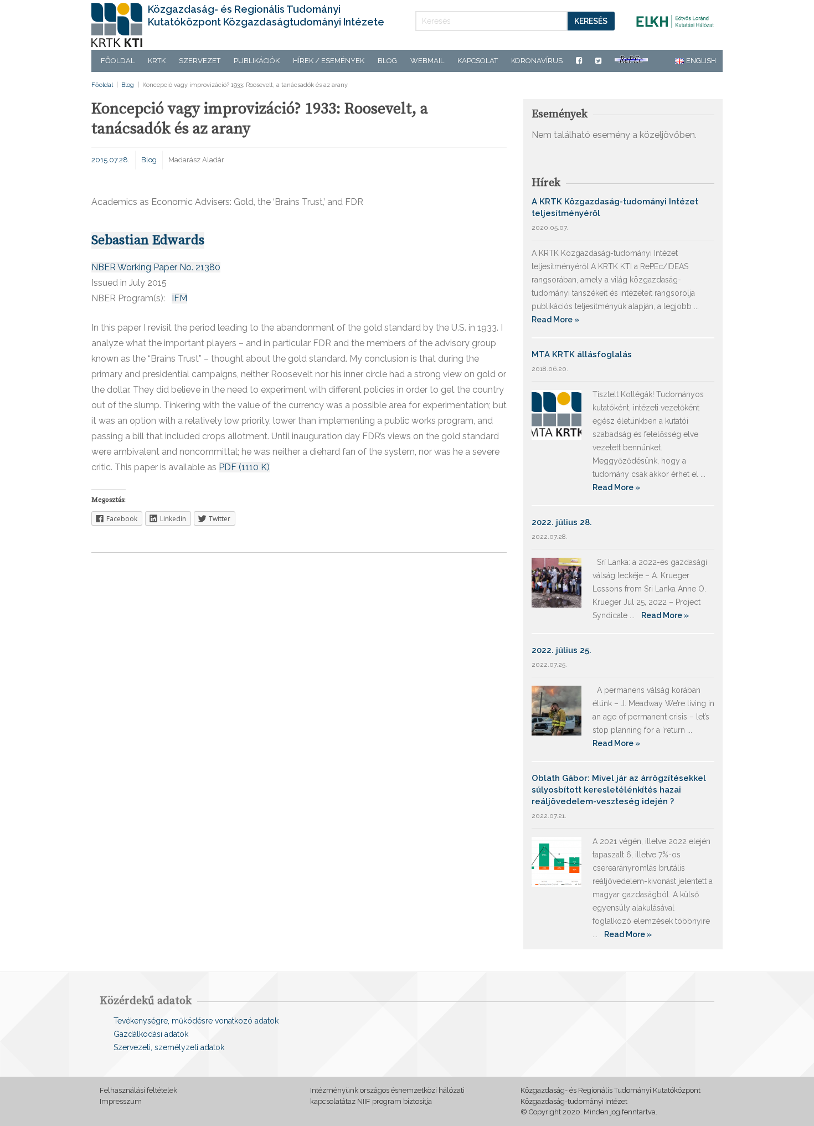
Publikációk (257, 60)
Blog (387, 60)
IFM (179, 298)
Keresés (590, 21)
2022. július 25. (561, 650)
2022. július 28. (562, 522)
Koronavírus (537, 60)
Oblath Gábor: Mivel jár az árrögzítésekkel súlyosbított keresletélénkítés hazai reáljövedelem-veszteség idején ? (619, 789)
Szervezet (199, 60)
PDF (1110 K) (244, 467)
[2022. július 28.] (556, 582)
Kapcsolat (477, 60)
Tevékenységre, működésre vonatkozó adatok (196, 1020)
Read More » (555, 319)
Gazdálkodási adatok (151, 1034)
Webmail (427, 60)
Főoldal (118, 60)
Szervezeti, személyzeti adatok (169, 1047)
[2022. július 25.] (556, 710)
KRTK (157, 60)
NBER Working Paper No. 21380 (155, 267)
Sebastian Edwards (147, 240)
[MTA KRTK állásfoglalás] (556, 414)
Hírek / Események (328, 60)
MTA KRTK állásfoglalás (582, 354)
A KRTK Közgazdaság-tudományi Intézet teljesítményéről (615, 207)
